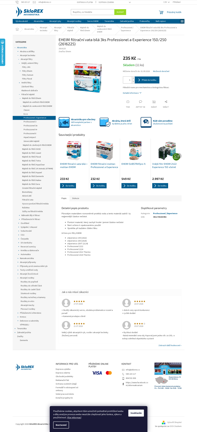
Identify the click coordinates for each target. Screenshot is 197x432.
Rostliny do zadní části (30, 289)
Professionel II (30, 133)
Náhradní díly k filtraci (30, 215)
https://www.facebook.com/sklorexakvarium (137, 384)
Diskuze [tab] (75, 198)
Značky (20, 336)
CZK (165, 2)
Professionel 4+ (30, 129)
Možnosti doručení (161, 71)
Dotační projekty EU (64, 397)
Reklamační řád (62, 380)
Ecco (26, 114)
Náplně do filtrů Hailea (31, 180)
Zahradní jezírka (24, 332)
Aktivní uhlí (26, 195)
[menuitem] (22, 21)
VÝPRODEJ (24, 324)
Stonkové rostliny (28, 293)
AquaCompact (30, 137)
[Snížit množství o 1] (133, 81)
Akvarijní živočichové (29, 274)
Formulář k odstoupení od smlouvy (67, 389)
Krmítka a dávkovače (30, 250)
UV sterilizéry (26, 242)
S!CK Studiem (176, 426)
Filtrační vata (27, 199)
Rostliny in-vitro (27, 301)
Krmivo (23, 316)
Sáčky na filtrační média (32, 211)
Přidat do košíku (149, 80)
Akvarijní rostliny (27, 277)
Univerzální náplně (31, 141)
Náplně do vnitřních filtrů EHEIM (36, 102)
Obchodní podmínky (64, 376)
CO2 (22, 234)
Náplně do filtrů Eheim (31, 98)
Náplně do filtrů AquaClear (33, 164)
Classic (27, 110)
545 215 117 (131, 374)
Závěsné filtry (27, 86)
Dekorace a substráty (29, 320)
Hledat (120, 12)
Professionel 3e (30, 125)
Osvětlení (25, 223)
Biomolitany (27, 192)
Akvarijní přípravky (28, 262)
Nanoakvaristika (27, 258)
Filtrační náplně (28, 94)
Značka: (65, 51)
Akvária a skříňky (27, 51)
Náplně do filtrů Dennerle (33, 176)
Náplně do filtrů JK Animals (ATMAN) (37, 168)
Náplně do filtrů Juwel (31, 153)
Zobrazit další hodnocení (169, 345)
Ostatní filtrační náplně (32, 188)
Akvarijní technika (27, 55)
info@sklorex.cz (133, 369)
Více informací (74, 417)
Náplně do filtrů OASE (31, 149)
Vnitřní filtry (26, 82)
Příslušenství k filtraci (30, 219)
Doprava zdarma (106, 2)
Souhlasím (136, 413)
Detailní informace (131, 93)
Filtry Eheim (27, 71)
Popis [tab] (64, 198)
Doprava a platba (85, 2)
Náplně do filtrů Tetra (31, 160)
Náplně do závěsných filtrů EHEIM (37, 145)
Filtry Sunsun (27, 75)
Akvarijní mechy (27, 305)
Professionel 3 (30, 121)
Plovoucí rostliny (28, 309)
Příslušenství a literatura (30, 313)
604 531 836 (131, 378)
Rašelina (25, 207)
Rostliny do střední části (31, 285)
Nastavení (61, 425)
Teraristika (22, 328)
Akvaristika (22, 47)
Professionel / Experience (35, 117)
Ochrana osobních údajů (66, 383)
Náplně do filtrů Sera (31, 184)
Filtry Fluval (27, 78)
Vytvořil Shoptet (174, 422)
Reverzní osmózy (28, 246)
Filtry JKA (26, 67)
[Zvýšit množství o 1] (133, 78)
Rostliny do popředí (29, 281)
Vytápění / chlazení (29, 227)
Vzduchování (26, 231)
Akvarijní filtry (27, 59)
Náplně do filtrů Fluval (31, 156)
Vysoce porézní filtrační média (35, 203)
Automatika (26, 254)
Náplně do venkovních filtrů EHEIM (37, 106)
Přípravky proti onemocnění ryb (34, 266)
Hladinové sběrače (29, 90)
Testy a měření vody (29, 270)
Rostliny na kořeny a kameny (33, 297)
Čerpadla (25, 238)
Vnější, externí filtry (29, 63)
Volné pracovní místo (65, 394)
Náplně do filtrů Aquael (32, 172)
